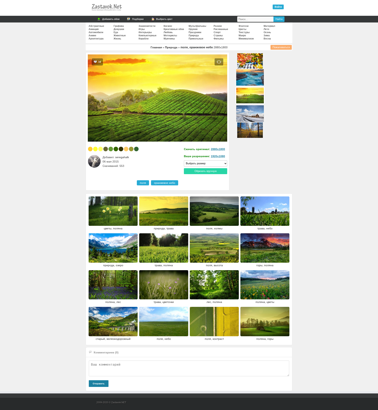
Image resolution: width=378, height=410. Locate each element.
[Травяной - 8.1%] (110, 149)
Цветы (242, 29)
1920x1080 (218, 156)
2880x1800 (218, 149)
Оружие (193, 29)
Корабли (143, 38)
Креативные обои (174, 29)
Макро (242, 35)
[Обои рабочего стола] (106, 11)
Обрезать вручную (206, 171)
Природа (194, 35)
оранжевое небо (164, 182)
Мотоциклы (170, 35)
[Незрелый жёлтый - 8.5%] (100, 149)
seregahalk (122, 157)
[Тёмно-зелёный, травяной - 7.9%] (116, 149)
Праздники (195, 32)
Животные (120, 35)
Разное (218, 26)
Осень (267, 32)
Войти (278, 7)
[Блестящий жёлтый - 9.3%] (90, 149)
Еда (116, 32)
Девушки (119, 29)
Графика (119, 26)
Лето (266, 29)
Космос (168, 26)
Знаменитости (147, 26)
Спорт (217, 32)
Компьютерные (148, 35)
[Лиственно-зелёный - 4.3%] (136, 149)
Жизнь (117, 38)
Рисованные (221, 29)
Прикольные (196, 38)
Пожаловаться (281, 47)
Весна (267, 38)
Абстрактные (96, 26)
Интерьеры (145, 32)
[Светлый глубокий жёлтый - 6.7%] (126, 149)
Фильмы (219, 38)
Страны (218, 35)
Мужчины (169, 38)
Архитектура (96, 38)
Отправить (99, 383)
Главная (156, 47)
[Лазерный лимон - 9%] (95, 149)
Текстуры (244, 32)
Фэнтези (243, 26)
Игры (142, 29)
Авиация (94, 29)
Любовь (168, 32)
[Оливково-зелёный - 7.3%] (121, 149)
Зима (267, 35)
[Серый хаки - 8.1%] (105, 149)
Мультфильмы (197, 26)
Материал (269, 26)
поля (143, 182)
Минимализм (246, 38)
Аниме (92, 35)
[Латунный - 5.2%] (131, 149)
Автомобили (96, 32)
